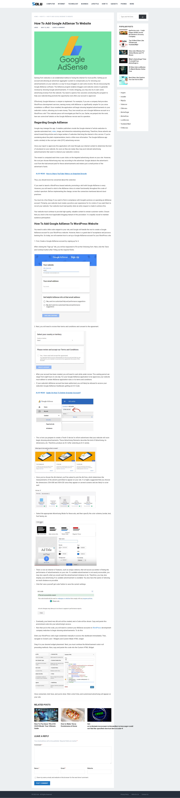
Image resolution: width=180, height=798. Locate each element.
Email (63, 768)
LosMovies (125, 120)
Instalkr (123, 97)
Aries (36, 27)
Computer (50, 4)
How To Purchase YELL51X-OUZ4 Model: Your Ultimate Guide (45, 726)
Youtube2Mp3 (126, 124)
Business (84, 4)
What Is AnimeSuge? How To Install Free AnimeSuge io (137, 61)
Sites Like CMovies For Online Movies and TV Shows (137, 53)
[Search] (142, 17)
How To (105, 4)
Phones (124, 4)
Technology (73, 4)
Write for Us (135, 794)
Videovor (124, 104)
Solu (37, 794)
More (132, 4)
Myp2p (123, 101)
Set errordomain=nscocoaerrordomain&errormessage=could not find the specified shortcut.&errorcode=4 (110, 726)
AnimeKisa (124, 116)
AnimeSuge (125, 112)
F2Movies (124, 128)
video (54, 131)
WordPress (97, 628)
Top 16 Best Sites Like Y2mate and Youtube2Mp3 (136, 42)
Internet (61, 4)
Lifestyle (95, 4)
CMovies (124, 108)
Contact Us (145, 794)
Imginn (123, 93)
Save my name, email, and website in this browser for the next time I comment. (63, 777)
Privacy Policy (125, 794)
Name (36, 768)
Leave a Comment (58, 27)
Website (90, 768)
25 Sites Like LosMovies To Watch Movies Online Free (137, 69)
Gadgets (114, 4)
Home (36, 16)
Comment (38, 745)
